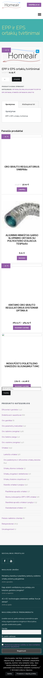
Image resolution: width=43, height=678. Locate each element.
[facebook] (5, 561)
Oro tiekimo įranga (9, 437)
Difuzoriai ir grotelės (10, 410)
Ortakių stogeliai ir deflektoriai (16, 474)
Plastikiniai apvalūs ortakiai (16, 491)
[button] (37, 51)
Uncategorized (8, 529)
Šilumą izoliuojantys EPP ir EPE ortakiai (20, 497)
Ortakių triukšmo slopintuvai (15, 479)
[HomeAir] (11, 5)
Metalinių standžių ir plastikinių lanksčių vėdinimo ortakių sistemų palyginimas (21, 577)
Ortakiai (15, 89)
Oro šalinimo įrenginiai (10, 431)
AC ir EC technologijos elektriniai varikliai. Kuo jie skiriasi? (21, 600)
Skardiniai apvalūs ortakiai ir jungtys (19, 502)
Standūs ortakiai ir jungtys (23, 92)
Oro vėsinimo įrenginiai (11, 442)
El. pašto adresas (9, 636)
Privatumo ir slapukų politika (26, 674)
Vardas (4, 628)
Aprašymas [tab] (10, 104)
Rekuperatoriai (7, 524)
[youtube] (11, 561)
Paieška (6, 393)
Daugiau (22, 258)
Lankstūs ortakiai (10, 454)
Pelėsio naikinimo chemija (12, 518)
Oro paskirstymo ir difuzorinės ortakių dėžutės (22, 460)
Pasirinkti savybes (22, 328)
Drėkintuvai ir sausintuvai (11, 415)
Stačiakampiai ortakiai (14, 508)
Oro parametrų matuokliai (12, 426)
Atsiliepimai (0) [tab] (28, 104)
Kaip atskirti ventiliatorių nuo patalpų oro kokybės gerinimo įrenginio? (18, 588)
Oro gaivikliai (7, 420)
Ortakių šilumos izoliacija (13, 468)
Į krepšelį (17, 79)
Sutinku (9, 674)
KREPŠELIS (34, 5)
